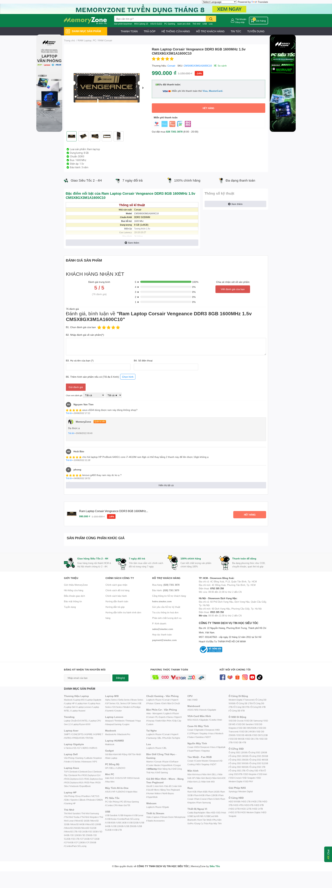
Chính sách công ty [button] (119, 578)
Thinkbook (119, 720)
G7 (79, 748)
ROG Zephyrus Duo (94, 779)
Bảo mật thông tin (73, 601)
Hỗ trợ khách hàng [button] (166, 578)
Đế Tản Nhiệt (135, 754)
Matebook (109, 744)
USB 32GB (133, 822)
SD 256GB (87, 835)
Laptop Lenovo (84, 707)
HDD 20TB (234, 812)
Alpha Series (111, 699)
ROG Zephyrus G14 (91, 775)
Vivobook (74, 786)
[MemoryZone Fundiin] (166, 8)
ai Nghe (176, 738)
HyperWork (167, 765)
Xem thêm (133, 242)
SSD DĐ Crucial (236, 720)
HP (106, 768)
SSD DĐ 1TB (252, 739)
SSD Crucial (235, 778)
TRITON (89, 738)
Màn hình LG (194, 781)
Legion (126, 724)
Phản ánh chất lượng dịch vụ (166, 618)
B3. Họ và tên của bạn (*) (80, 360)
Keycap (150, 720)
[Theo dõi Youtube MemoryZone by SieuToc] (252, 677)
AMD (195, 699)
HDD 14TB (258, 808)
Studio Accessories (155, 820)
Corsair (171, 65)
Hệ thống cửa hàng (73, 590)
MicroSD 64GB (78, 824)
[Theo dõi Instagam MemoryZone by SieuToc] (245, 677)
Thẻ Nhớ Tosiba (72, 817)
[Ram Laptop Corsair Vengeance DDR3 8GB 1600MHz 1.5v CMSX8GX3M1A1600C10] (106, 88)
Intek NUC (109, 778)
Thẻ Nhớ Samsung (90, 813)
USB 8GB (110, 822)
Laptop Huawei (78, 710)
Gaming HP (70, 803)
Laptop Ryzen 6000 (81, 724)
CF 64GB (69, 842)
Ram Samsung (204, 802)
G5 (74, 748)
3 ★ (137, 291)
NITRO (68, 738)
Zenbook (74, 771)
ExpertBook (85, 786)
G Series (76, 761)
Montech (219, 733)
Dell (164, 703)
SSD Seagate (249, 778)
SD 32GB (93, 831)
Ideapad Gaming (113, 724)
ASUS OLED (156, 23)
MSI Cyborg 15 (141, 23)
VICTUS (95, 796)
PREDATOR (78, 738)
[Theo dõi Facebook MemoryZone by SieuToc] (222, 677)
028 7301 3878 (174, 131)
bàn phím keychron (123, 23)
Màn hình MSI (208, 781)
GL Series (121, 703)
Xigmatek (199, 730)
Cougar (177, 765)
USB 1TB (117, 830)
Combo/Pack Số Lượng (75, 846)
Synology (233, 791)
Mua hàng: (165, 584)
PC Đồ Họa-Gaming (130, 801)
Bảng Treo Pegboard (170, 789)
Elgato (166, 807)
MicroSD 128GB (93, 824)
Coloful (213, 720)
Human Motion (154, 793)
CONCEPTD (77, 734)
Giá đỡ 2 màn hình (173, 786)
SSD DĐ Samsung (253, 720)
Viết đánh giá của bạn (233, 289)
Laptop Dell (70, 707)
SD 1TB (75, 839)
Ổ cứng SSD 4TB (254, 770)
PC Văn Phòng (112, 801)
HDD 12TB (246, 808)
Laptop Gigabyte (93, 699)
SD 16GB (83, 831)
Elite (67, 800)
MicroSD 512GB (88, 828)
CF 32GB (95, 839)
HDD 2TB (256, 801)
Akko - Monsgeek (154, 713)
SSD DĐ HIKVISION (247, 728)
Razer (158, 699)
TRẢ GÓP (149, 31)
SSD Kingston (250, 774)
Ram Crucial (201, 799)
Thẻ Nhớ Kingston (89, 817)
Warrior (149, 761)
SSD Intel (262, 774)
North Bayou (168, 793)
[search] (211, 19)
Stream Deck (167, 817)
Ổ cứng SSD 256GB (239, 759)
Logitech (150, 699)
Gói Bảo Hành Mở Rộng (116, 754)
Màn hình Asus (194, 774)
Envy (78, 796)
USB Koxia (111, 819)
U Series (68, 748)
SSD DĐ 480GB (244, 735)
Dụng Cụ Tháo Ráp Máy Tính (208, 823)
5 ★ (137, 281)
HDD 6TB (249, 805)
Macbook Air (110, 734)
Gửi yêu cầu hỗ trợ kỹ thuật (166, 607)
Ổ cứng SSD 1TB (257, 767)
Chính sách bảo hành (116, 595)
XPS (95, 761)
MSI (130, 778)
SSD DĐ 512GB (260, 735)
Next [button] (143, 88)
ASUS (119, 778)
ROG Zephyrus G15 (74, 779)
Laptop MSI (79, 699)
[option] (106, 88)
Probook (91, 800)
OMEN (99, 800)
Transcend (249, 699)
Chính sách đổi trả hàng (117, 590)
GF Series (110, 703)
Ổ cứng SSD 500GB (239, 763)
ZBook (82, 800)
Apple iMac (132, 791)
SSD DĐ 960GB (237, 739)
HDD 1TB (246, 801)
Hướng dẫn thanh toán (116, 601)
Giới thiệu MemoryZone (76, 584)
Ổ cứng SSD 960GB (239, 767)
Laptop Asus (94, 703)
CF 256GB (91, 842)
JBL (159, 738)
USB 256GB (130, 826)
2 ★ (137, 296)
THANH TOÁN (129, 31)
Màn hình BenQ (204, 778)
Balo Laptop (111, 758)
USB (204, 23)
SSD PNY (248, 781)
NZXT (208, 737)
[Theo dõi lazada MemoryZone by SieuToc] (230, 677)
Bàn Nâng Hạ (164, 769)
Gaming (79, 758)
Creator (118, 710)
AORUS (93, 748)
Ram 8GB (202, 791)
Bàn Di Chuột (174, 703)
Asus (211, 733)
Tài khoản (240, 19)
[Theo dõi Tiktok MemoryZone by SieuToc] (259, 677)
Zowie (157, 703)
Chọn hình (127, 376)
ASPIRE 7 (98, 734)
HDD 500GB (234, 801)
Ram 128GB (212, 795)
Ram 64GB (199, 795)
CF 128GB (80, 842)
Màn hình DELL (209, 774)
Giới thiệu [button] (71, 578)
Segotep (204, 733)
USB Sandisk (111, 815)
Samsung (151, 738)
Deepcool (209, 730)
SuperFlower (194, 750)
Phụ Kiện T (168, 738)
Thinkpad (130, 720)
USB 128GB (117, 826)
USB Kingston (125, 815)
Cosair (190, 730)
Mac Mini (110, 781)
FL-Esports (161, 717)
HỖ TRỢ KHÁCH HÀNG (210, 31)
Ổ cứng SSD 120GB (238, 752)
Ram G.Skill (213, 799)
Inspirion (98, 758)
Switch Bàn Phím (163, 720)
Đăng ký (120, 678)
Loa (211, 23)
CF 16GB (85, 839)
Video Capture (152, 817)
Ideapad (109, 720)
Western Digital (235, 699)
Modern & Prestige (132, 707)
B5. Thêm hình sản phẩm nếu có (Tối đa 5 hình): (99, 376)
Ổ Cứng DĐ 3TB (241, 707)
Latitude (88, 758)
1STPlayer (193, 733)
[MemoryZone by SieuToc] (85, 20)
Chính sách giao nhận (116, 584)
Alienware (86, 761)
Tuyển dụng (70, 607)
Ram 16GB (214, 791)
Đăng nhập (240, 22)
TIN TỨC (236, 31)
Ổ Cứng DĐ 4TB (258, 707)
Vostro (68, 761)
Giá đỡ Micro (153, 789)
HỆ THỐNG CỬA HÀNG (176, 31)
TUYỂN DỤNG (256, 31)
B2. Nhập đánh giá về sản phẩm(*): (85, 334)
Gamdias (200, 737)
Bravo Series (137, 699)
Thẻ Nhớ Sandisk (72, 813)
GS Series (117, 707)
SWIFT (67, 734)
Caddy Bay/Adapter (196, 812)
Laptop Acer (81, 703)
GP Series (132, 703)
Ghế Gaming (162, 772)
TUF (66, 771)
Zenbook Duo (85, 771)
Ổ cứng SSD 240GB (239, 756)
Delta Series (124, 699)
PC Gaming (169, 23)
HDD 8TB (259, 805)
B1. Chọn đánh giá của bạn (81, 327)
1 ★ (137, 301)
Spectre (74, 800)
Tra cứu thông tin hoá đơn (165, 612)
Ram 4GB (191, 791)
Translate (263, 1)
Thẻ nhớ (196, 23)
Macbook (68, 699)
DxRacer (174, 761)
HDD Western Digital (250, 812)
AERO (85, 748)
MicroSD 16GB (82, 820)
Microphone (180, 817)
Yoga (138, 720)
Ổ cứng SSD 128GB (258, 752)
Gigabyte (212, 709)
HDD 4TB (238, 805)
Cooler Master (153, 765)
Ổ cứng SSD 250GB (259, 756)
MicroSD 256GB (72, 828)
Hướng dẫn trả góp (114, 607)
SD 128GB (76, 835)
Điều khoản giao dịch (74, 595)
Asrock (136, 778)
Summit (109, 710)
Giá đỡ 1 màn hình (154, 786)
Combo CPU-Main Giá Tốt (118, 805)
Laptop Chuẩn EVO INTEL (76, 720)
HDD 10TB (234, 808)
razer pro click (183, 23)
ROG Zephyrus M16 (74, 782)
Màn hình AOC (219, 778)
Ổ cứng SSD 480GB (259, 759)
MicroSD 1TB (71, 831)
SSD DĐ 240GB (247, 731)
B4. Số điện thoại (143, 360)
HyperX (175, 699)
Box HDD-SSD (213, 812)
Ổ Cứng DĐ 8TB (237, 710)
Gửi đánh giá (76, 387)
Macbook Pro (124, 734)
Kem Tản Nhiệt (204, 820)
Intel (189, 699)
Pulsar (150, 703)
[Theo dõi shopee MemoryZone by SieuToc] (237, 677)
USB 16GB (122, 822)
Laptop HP (70, 703)
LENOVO (121, 768)
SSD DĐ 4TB (240, 742)
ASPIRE (88, 734)
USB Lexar (138, 815)
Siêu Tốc (215, 866)
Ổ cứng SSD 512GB (259, 763)
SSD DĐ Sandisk (245, 724)
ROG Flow (89, 782)
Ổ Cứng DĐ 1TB (244, 703)
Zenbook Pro (75, 775)
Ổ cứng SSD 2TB (237, 770)
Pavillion (86, 796)
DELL (112, 768)
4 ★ (137, 286)
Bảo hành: (165, 590)
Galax (191, 737)
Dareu (170, 717)
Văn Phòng (69, 758)
